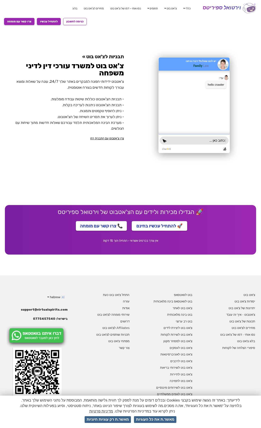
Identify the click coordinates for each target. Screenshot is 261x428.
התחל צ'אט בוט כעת (116, 295)
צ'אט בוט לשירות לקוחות (176, 334)
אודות (125, 308)
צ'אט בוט (171, 8)
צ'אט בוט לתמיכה (181, 381)
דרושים (124, 321)
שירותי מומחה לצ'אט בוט (113, 315)
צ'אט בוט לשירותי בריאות (176, 368)
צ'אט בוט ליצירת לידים (178, 328)
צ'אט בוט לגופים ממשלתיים (174, 394)
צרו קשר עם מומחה (19, 21)
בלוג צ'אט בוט (246, 341)
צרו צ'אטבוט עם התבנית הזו (107, 138)
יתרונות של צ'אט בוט (242, 308)
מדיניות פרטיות (101, 411)
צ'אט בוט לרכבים (181, 361)
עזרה (126, 301)
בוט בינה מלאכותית (179, 315)
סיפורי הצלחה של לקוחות (238, 348)
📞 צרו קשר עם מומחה (101, 226)
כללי (188, 8)
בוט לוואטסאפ (183, 295)
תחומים (153, 8)
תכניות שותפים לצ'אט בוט (112, 334)
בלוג (74, 8)
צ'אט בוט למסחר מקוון (177, 341)
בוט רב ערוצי (184, 321)
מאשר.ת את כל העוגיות (155, 419)
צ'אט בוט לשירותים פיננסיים (174, 387)
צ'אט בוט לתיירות (181, 374)
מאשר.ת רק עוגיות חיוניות (108, 419)
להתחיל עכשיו (49, 21)
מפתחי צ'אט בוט (118, 341)
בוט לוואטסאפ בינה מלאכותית (173, 301)
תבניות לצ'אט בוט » (103, 57)
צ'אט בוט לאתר (182, 308)
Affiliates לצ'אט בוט (115, 328)
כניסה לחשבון (75, 21)
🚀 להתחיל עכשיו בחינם (159, 226)
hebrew (55, 297)
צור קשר (124, 348)
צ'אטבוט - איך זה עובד (240, 315)
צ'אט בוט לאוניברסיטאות (176, 354)
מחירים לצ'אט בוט (94, 8)
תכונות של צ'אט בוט (242, 321)
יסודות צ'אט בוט (244, 301)
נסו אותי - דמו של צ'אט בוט (125, 8)
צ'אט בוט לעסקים (181, 348)
